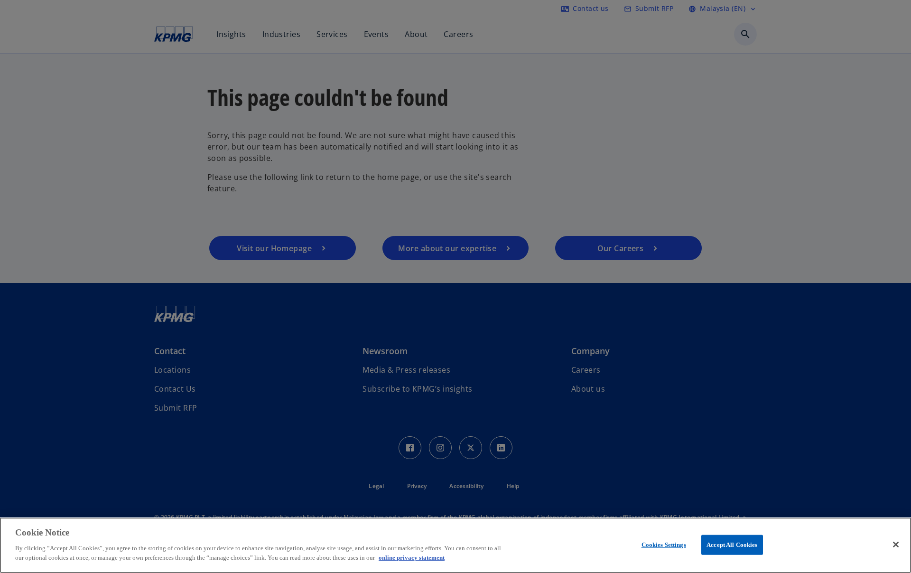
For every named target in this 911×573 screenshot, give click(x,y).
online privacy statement (412, 557)
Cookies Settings (663, 544)
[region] (455, 545)
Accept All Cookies (731, 544)
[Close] (895, 544)
